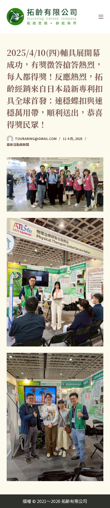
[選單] (101, 16)
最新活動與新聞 (18, 144)
